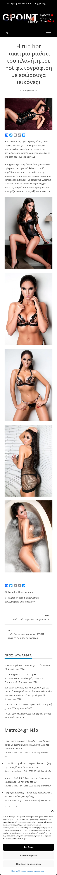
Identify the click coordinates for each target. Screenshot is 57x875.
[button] (52, 810)
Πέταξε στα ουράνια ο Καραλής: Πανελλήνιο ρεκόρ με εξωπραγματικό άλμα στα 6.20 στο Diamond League (27, 745)
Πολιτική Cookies (18, 871)
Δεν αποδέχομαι (28, 855)
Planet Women (25, 592)
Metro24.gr (17, 752)
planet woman (31, 597)
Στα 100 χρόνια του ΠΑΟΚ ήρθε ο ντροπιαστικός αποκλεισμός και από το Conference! (24, 678)
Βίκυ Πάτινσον (27, 601)
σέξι (21, 597)
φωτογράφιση (12, 601)
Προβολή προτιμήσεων (28, 863)
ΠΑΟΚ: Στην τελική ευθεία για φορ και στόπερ (28, 713)
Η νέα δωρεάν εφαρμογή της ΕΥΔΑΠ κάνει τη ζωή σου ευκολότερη (26, 634)
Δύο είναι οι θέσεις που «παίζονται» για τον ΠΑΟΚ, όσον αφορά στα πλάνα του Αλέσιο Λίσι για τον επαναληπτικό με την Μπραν (28, 691)
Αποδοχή (28, 847)
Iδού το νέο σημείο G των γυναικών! (31, 617)
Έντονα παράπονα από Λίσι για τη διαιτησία (27, 665)
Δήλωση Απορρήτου (36, 871)
